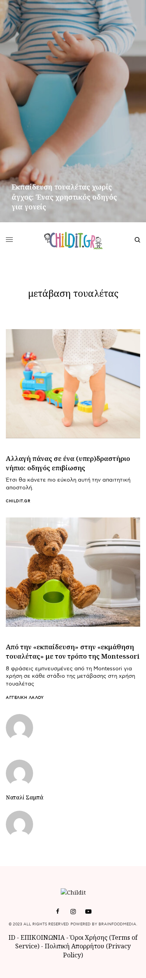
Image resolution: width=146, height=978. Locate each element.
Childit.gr (18, 501)
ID (12, 937)
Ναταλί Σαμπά (24, 797)
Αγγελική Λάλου (25, 697)
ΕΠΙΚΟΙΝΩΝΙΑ (43, 937)
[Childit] (73, 240)
